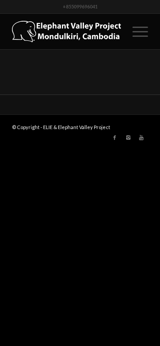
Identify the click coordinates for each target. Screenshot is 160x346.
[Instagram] (128, 137)
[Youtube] (141, 137)
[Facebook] (114, 137)
